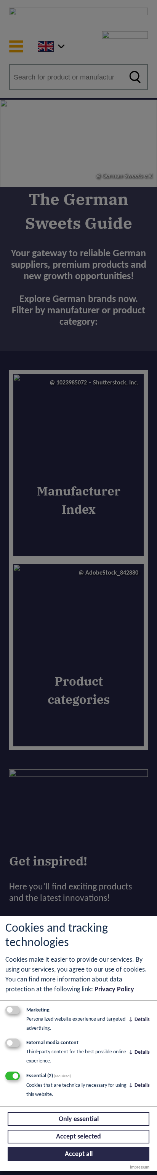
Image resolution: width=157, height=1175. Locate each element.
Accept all (79, 1154)
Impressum (139, 1167)
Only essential (79, 1119)
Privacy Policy (114, 989)
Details (139, 1020)
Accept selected (78, 1136)
